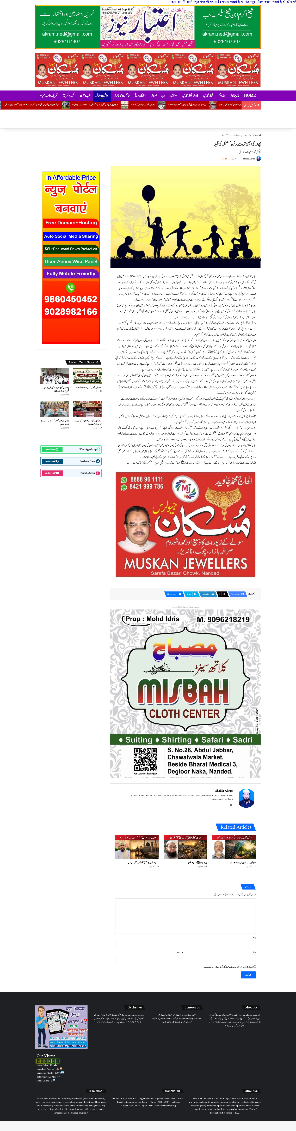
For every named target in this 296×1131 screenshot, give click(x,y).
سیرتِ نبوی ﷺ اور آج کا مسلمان (74, 104)
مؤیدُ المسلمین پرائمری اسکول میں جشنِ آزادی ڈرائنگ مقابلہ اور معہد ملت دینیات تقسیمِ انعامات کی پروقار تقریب (124, 104)
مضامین (173, 95)
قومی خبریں (208, 95)
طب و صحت (85, 95)
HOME (250, 95)
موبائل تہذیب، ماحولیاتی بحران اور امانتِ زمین (40, 104)
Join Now (50, 449)
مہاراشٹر (222, 95)
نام (254, 938)
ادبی (163, 95)
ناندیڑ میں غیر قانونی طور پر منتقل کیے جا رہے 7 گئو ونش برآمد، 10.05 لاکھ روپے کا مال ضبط (188, 104)
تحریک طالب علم (50, 95)
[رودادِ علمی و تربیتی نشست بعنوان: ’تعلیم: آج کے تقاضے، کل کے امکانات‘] (87, 409)
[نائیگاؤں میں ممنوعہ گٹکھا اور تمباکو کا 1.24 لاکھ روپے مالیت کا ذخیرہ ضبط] (54, 409)
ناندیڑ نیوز (235, 95)
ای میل (253, 952)
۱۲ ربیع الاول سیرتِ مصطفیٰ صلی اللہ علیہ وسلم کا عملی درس (143, 862)
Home (256, 135)
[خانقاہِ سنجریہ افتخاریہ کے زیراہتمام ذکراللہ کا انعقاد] (87, 376)
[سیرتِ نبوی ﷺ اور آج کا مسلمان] (185, 847)
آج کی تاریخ (140, 95)
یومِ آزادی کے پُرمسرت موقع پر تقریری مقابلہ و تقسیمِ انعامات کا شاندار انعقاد (55, 389)
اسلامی (154, 95)
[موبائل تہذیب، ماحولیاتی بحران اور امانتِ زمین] (234, 847)
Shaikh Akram (249, 158)
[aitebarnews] (148, 27)
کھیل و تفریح (69, 95)
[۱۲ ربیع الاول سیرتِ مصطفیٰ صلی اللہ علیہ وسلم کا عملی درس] (137, 847)
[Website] (231, 805)
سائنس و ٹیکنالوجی (122, 95)
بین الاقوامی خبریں (190, 95)
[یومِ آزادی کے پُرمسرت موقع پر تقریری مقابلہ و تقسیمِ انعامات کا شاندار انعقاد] (54, 376)
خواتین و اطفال (102, 95)
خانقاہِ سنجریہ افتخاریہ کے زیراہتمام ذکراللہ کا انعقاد (236, 104)
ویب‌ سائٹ (180, 952)
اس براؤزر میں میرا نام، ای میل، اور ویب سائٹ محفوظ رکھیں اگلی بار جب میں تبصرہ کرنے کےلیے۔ (229, 967)
